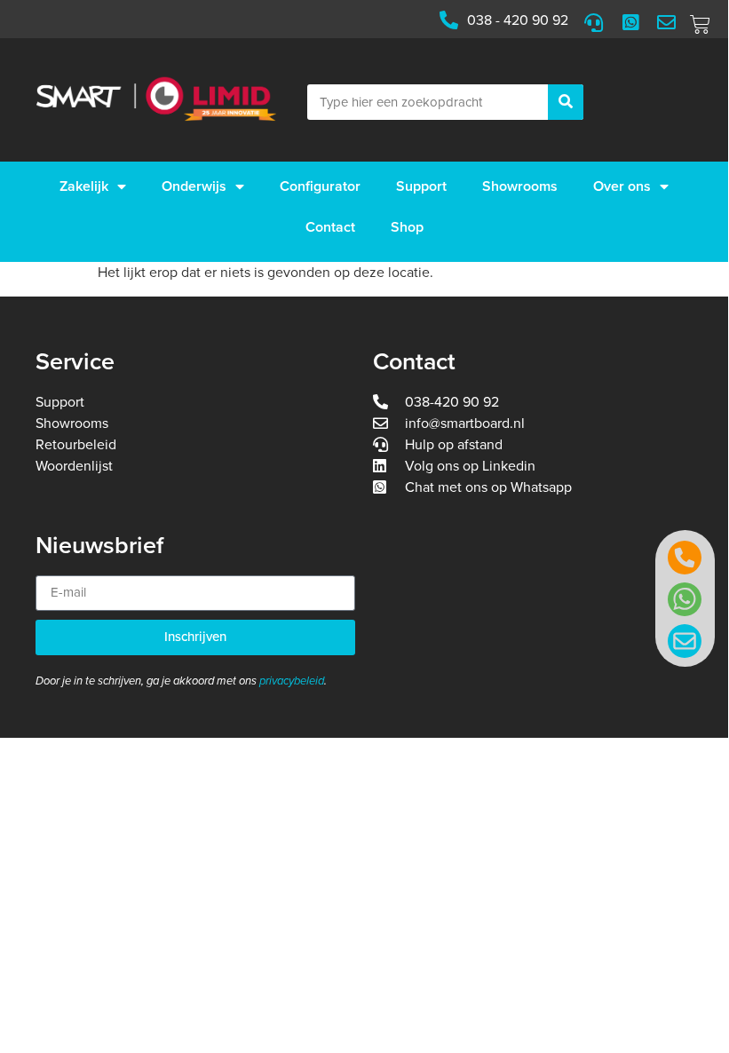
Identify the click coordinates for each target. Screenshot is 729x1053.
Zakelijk (83, 186)
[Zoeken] (565, 102)
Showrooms (520, 186)
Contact (330, 227)
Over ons (622, 186)
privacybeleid (291, 681)
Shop (407, 227)
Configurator (320, 186)
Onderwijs (194, 186)
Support (421, 186)
